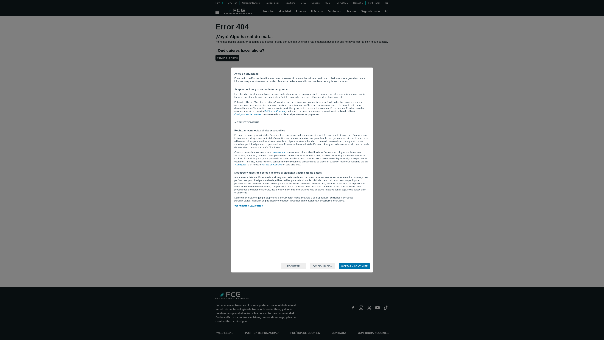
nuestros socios (280, 152)
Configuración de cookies (247, 114)
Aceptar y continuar (354, 266)
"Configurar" (240, 164)
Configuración (322, 266)
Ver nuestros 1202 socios (248, 205)
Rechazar (293, 266)
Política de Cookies (274, 111)
